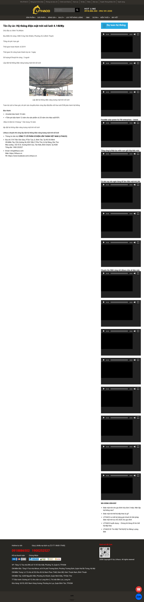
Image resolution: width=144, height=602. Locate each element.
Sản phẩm (30, 17)
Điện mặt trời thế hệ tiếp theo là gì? (116, 514)
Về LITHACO (24, 2)
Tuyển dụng (121, 2)
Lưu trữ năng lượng (74, 17)
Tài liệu (83, 2)
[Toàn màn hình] (138, 34)
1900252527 (41, 550)
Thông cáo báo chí (51, 2)
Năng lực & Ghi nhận (37, 2)
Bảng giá (51, 17)
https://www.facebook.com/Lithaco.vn (22, 156)
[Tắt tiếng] (135, 34)
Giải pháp (41, 17)
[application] (121, 47)
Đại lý (60, 17)
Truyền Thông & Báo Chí (107, 2)
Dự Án (95, 17)
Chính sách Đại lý (65, 2)
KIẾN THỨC (104, 17)
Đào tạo (95, 2)
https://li (12, 153)
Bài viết (115, 17)
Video (89, 2)
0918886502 (21, 550)
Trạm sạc (75, 2)
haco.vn (19, 153)
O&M (87, 17)
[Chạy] (104, 34)
